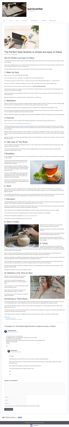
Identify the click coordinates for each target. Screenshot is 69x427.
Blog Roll (10, 20)
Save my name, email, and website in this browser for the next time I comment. (22, 405)
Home (4, 20)
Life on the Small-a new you (11, 318)
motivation (7, 316)
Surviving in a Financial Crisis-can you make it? (14, 319)
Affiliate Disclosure (52, 20)
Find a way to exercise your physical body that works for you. (17, 123)
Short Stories (24, 20)
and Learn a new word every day (29, 215)
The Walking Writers (34, 20)
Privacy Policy (44, 20)
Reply (7, 345)
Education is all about (38, 203)
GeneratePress (41, 422)
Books (17, 20)
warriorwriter (35, 8)
